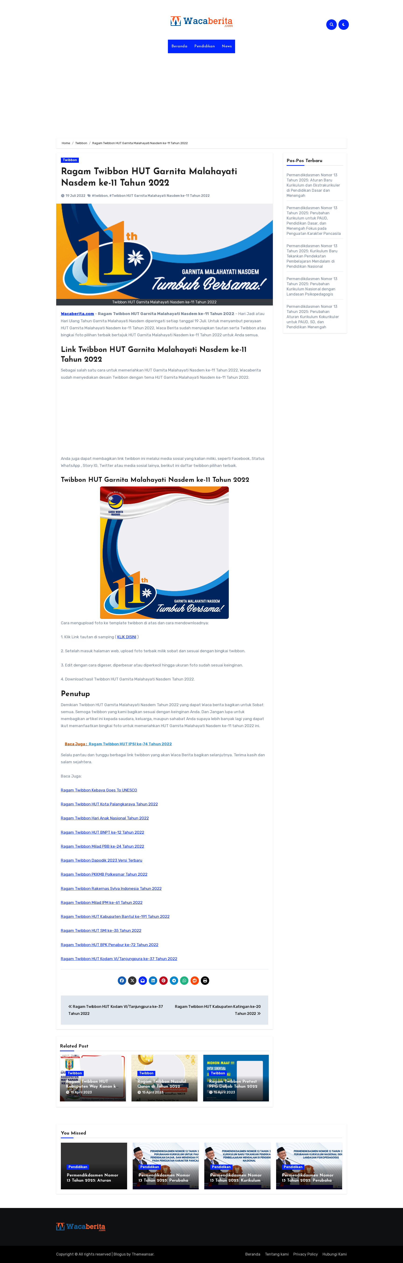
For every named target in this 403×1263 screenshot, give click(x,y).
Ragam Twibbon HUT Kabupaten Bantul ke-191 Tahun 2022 (115, 916)
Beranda (179, 46)
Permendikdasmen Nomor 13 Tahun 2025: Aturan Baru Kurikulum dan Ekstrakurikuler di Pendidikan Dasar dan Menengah (313, 185)
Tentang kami (277, 1254)
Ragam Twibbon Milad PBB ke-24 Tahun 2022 (102, 846)
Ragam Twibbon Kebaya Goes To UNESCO (99, 790)
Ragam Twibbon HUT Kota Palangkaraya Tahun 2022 (109, 804)
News (227, 46)
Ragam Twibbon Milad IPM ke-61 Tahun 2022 (101, 902)
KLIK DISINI (126, 637)
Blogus (120, 1254)
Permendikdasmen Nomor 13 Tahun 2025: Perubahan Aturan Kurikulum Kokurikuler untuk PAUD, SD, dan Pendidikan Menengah (313, 316)
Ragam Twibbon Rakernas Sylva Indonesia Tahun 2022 (111, 888)
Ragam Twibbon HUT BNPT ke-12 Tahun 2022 (102, 832)
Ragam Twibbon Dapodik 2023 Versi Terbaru (101, 860)
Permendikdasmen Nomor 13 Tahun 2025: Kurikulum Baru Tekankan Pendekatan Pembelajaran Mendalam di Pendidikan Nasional (312, 256)
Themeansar (142, 1254)
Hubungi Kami (335, 1254)
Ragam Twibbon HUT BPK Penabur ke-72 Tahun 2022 (109, 944)
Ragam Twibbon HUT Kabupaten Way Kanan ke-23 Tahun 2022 (92, 1087)
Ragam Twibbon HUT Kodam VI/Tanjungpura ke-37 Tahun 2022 (119, 958)
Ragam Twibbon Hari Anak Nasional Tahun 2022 (105, 818)
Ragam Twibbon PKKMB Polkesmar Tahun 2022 (104, 874)
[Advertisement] (201, 92)
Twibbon (70, 160)
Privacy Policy (305, 1254)
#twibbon (100, 196)
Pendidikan (204, 46)
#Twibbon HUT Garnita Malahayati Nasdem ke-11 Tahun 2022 (159, 196)
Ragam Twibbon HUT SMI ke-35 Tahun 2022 (101, 930)
